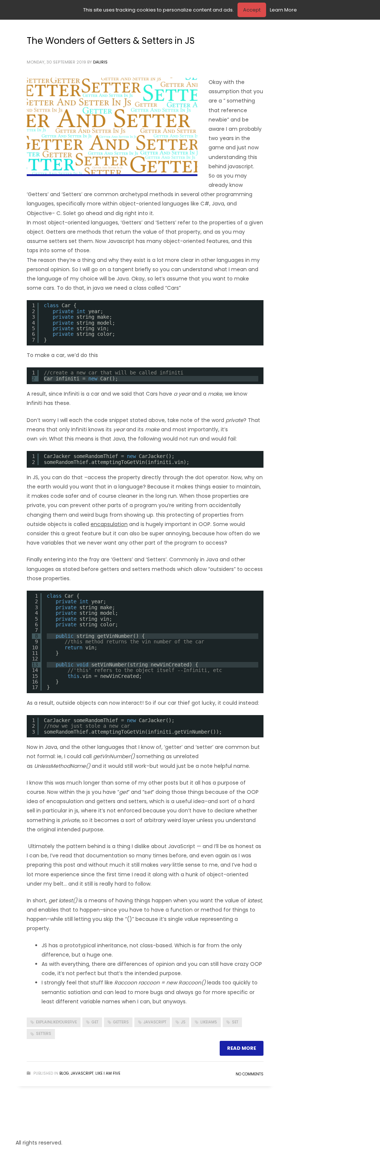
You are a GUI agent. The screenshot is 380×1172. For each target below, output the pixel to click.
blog (64, 1073)
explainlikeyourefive (56, 1022)
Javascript (82, 1073)
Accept (252, 9)
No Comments (249, 1074)
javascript (155, 1022)
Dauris (100, 62)
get (95, 1022)
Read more (241, 1048)
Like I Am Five (107, 1073)
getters (121, 1022)
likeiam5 (208, 1022)
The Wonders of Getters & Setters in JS (111, 41)
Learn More (283, 9)
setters (43, 1033)
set (235, 1022)
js (183, 1022)
